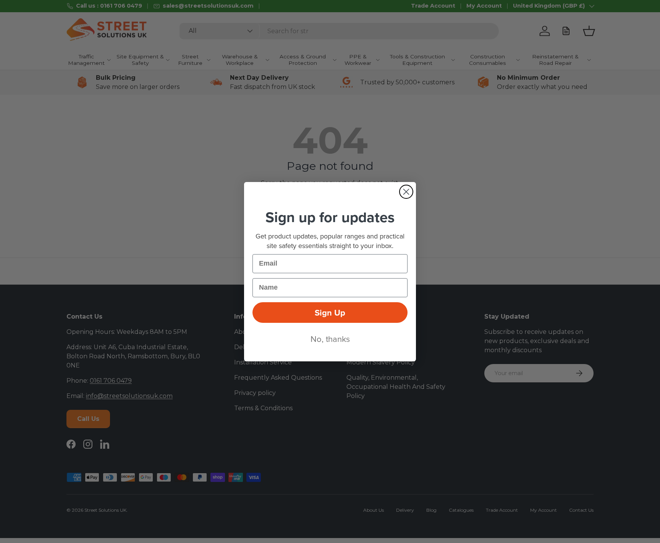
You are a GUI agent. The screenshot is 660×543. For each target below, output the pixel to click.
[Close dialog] (406, 191)
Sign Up (330, 312)
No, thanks (330, 339)
